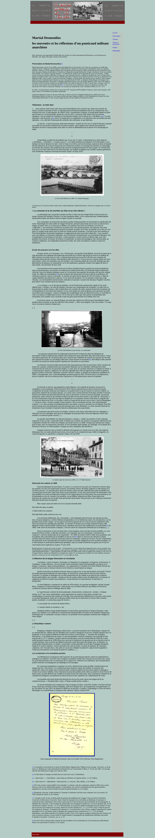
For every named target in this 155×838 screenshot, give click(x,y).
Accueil (115, 33)
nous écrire (35, 834)
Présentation (116, 36)
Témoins (115, 39)
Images (115, 47)
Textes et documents (116, 43)
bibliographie (116, 51)
